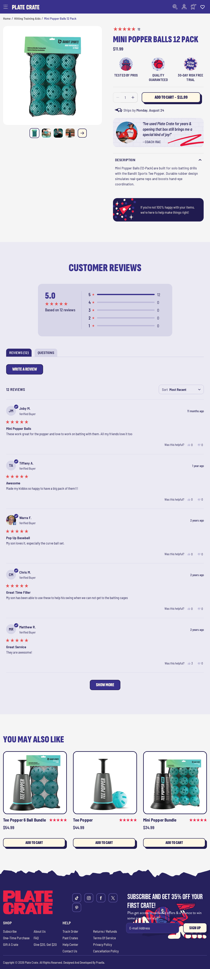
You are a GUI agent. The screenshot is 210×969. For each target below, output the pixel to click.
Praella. (100, 962)
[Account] (184, 6)
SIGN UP (195, 927)
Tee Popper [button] (83, 819)
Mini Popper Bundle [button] (160, 819)
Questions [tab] (47, 353)
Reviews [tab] (20, 353)
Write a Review (25, 370)
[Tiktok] (76, 897)
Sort (165, 389)
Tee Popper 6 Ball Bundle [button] (24, 819)
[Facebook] (100, 897)
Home (7, 18)
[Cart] (193, 6)
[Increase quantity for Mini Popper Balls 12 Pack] (133, 97)
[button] (5, 6)
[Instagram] (88, 897)
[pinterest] (76, 907)
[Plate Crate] (25, 6)
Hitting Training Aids (27, 18)
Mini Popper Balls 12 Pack (60, 18)
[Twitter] (113, 897)
